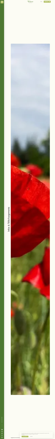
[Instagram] (2, 438)
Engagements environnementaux (15, 437)
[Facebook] (2, 436)
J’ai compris (25, 436)
